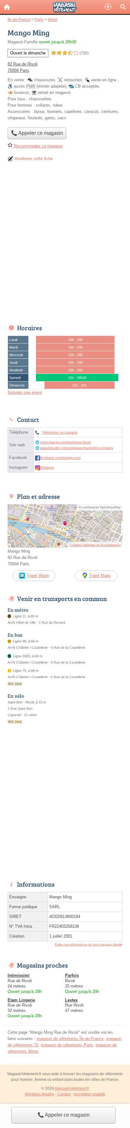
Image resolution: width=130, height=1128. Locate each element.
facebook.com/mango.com (60, 458)
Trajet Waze (38, 575)
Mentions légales (39, 1094)
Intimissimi (19, 975)
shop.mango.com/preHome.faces (65, 442)
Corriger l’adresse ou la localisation (95, 545)
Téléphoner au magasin (60, 432)
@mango (47, 467)
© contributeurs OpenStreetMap (100, 507)
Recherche (123, 7)
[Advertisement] (65, 245)
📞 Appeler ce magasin (64, 1115)
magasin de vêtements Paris (67, 1045)
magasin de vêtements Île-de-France (70, 1038)
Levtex (71, 1000)
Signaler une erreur (25, 392)
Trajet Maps (100, 575)
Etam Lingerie (21, 1000)
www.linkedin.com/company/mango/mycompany (77, 448)
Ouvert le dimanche (28, 53)
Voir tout (15, 683)
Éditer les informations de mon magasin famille (88, 944)
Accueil (7, 7)
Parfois (72, 975)
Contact (64, 1094)
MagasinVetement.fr (72, 1088)
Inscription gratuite (89, 1094)
